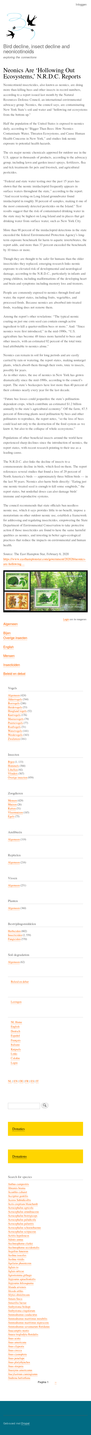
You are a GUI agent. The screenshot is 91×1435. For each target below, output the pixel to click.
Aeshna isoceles (17, 1255)
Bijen (7, 632)
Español (15, 1035)
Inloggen (81, 4)
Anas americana (17, 1342)
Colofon (15, 1058)
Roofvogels (14, 727)
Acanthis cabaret (17, 1192)
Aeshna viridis (16, 1259)
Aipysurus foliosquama (21, 1283)
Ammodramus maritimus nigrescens (28, 1323)
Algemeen (10, 623)
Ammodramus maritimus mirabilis (27, 1319)
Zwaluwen (14, 739)
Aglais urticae (16, 1271)
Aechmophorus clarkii (20, 1243)
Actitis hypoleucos (18, 1235)
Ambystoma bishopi (19, 1307)
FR (27, 1081)
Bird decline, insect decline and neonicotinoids (36, 48)
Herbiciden (14, 931)
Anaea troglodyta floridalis (23, 1334)
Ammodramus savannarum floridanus (29, 1326)
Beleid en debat (14, 673)
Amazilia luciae (17, 1303)
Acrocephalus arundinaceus (23, 1212)
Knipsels (16, 1049)
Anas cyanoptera (17, 1354)
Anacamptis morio (18, 1330)
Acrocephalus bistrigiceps (22, 1216)
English (8, 646)
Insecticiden (11, 664)
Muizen (12, 804)
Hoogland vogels (17, 711)
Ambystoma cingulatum (21, 1311)
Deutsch (15, 1031)
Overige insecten (15, 637)
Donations (19, 1156)
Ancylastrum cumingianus (23, 1374)
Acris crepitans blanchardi (23, 1204)
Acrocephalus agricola (20, 1208)
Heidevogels (15, 707)
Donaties (18, 1128)
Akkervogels (15, 699)
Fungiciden (14, 939)
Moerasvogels (16, 719)
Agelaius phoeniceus (19, 1263)
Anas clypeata (16, 1346)
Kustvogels (14, 715)
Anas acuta (14, 1338)
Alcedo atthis (15, 1291)
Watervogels (15, 731)
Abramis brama (16, 1188)
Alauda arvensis (17, 1287)
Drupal (25, 1423)
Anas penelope (16, 1358)
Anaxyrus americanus (20, 1370)
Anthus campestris (18, 1184)
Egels (11, 816)
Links (14, 1054)
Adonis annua (15, 1239)
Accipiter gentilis (18, 1196)
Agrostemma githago (20, 1275)
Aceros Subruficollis (19, 1200)
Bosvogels (14, 703)
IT (37, 1081)
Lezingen (16, 1002)
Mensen (9, 655)
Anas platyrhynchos (19, 1362)
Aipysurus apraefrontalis (22, 1279)
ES (32, 1081)
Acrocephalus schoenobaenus (24, 1227)
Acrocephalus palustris (21, 1224)
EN (15, 1081)
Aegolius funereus (18, 1251)
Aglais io (13, 1267)
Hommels (13, 766)
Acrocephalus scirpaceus (22, 1231)
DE (21, 1081)
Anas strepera (15, 1366)
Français (16, 1040)
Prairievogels (15, 723)
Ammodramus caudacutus (22, 1315)
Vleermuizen (15, 812)
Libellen (13, 770)
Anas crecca (15, 1350)
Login (66, 619)
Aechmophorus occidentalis (23, 1247)
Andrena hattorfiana (19, 1378)
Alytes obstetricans (19, 1295)
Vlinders (13, 773)
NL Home (16, 1022)
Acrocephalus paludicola (22, 1220)
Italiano (15, 1045)
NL (10, 1081)
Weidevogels (15, 735)
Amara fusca (15, 1299)
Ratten (12, 808)
